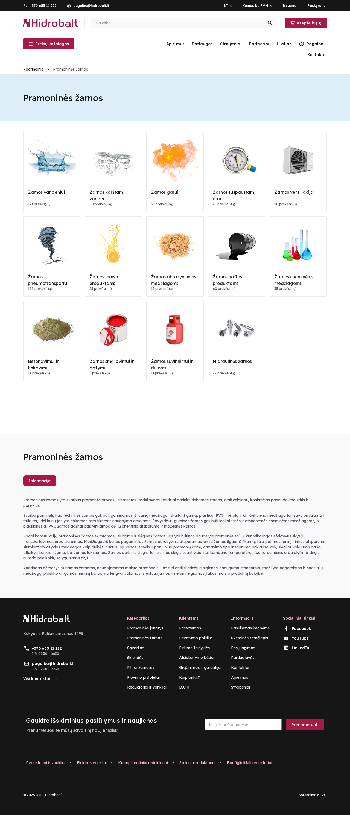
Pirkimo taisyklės (194, 647)
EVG (323, 795)
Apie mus (175, 43)
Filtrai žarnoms (140, 667)
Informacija (40, 480)
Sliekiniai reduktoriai (197, 762)
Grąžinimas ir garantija (200, 667)
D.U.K (184, 687)
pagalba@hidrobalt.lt (91, 6)
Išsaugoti (290, 5)
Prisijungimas (243, 647)
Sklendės (135, 657)
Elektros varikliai (92, 762)
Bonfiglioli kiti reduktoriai (249, 762)
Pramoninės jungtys (145, 628)
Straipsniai (230, 43)
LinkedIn (300, 647)
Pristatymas (190, 628)
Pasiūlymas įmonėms (250, 628)
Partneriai (259, 43)
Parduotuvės (242, 657)
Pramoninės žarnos (144, 637)
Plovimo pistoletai (143, 677)
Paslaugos (202, 43)
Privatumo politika (195, 637)
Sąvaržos (135, 647)
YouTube (300, 638)
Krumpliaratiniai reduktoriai (143, 762)
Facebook (301, 628)
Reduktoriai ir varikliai (147, 687)
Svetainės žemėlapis (249, 637)
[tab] (41, 483)
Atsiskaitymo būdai (196, 657)
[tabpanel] (175, 536)
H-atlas (284, 43)
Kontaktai (240, 667)
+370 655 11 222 (43, 6)
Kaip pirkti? (189, 677)
